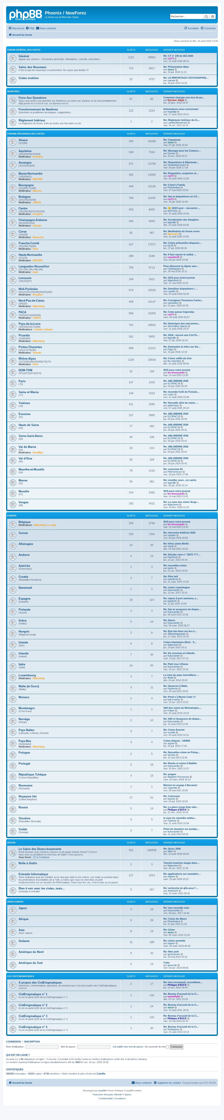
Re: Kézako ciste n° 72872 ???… (182, 554)
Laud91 (171, 291)
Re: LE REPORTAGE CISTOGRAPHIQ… (186, 77)
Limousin (25, 278)
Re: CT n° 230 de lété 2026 (178, 56)
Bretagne (25, 196)
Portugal (24, 763)
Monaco (24, 697)
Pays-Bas (25, 741)
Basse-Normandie (30, 173)
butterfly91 (174, 996)
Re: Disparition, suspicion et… (181, 173)
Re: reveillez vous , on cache (179, 480)
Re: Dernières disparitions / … (180, 288)
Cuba (166, 962)
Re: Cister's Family (174, 185)
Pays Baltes (26, 730)
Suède (23, 829)
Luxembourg (27, 675)
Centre (23, 208)
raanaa (171, 80)
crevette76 (173, 257)
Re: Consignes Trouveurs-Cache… (183, 300)
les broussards (176, 372)
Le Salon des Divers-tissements (40, 849)
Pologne (24, 752)
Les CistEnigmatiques (20, 976)
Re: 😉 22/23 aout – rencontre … (181, 208)
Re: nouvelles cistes (175, 565)
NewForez (13, 91)
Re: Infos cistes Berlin (176, 543)
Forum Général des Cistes (23, 50)
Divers (11, 842)
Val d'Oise (25, 458)
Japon (23, 908)
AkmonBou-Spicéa (177, 326)
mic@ (171, 546)
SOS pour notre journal (176, 370)
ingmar (171, 943)
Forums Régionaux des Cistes (26, 133)
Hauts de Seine (29, 425)
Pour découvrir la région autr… (181, 266)
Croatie (23, 576)
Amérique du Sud (30, 963)
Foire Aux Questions (32, 97)
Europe (12, 515)
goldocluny (173, 405)
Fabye (171, 710)
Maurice (37, 190)
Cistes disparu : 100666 (176, 740)
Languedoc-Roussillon (34, 266)
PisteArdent (174, 187)
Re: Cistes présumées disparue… (182, 243)
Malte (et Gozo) (29, 686)
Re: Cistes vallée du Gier (177, 358)
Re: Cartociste (171, 796)
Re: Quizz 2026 (172, 848)
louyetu (171, 798)
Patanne (172, 820)
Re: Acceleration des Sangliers (181, 219)
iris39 (170, 245)
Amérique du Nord (31, 952)
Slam (170, 851)
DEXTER (37, 179)
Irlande (23, 642)
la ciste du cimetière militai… (179, 818)
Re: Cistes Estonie (174, 729)
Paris (22, 381)
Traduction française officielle (107, 1094)
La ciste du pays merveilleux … (181, 675)
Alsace (23, 140)
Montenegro (27, 708)
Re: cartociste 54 (173, 469)
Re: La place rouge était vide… (181, 807)
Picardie (24, 335)
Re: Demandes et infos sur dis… (182, 346)
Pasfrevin (173, 557)
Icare (35, 272)
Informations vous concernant (180, 109)
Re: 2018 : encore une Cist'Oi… (181, 335)
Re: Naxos (169, 620)
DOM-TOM (25, 370)
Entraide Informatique (33, 874)
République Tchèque (32, 774)
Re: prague (169, 774)
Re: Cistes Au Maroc (175, 918)
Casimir (38, 329)
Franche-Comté (29, 243)
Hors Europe (15, 902)
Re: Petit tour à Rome (175, 664)
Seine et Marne (29, 392)
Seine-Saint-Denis (31, 436)
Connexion (13, 1041)
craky (171, 394)
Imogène (38, 156)
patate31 (172, 601)
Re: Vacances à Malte (175, 686)
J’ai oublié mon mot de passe (127, 1046)
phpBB (101, 1090)
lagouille (172, 222)
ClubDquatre (174, 268)
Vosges (23, 502)
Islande (23, 653)
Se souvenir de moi (155, 1046)
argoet (171, 743)
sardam (172, 535)
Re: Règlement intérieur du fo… (181, 120)
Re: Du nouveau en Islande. (179, 653)
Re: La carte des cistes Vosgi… (181, 502)
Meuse (23, 480)
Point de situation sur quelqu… (181, 829)
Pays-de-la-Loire (29, 323)
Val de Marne (27, 447)
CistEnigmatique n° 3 (33, 1016)
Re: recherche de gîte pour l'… (180, 888)
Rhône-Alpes (27, 358)
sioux (171, 69)
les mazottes (174, 361)
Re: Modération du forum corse (181, 231)
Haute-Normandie (30, 254)
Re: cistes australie (174, 940)
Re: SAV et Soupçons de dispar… (182, 718)
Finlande (24, 609)
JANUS (37, 202)
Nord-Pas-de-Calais (31, 300)
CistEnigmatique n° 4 (33, 1027)
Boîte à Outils (28, 863)
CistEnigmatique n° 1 (33, 994)
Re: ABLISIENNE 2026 (175, 381)
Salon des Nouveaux (32, 67)
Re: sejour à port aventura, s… (180, 598)
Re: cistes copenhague (176, 587)
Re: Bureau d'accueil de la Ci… (181, 994)
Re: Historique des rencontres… (181, 323)
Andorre (24, 554)
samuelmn (173, 303)
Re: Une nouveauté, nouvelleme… (183, 982)
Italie (22, 664)
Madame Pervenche (178, 777)
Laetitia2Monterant (177, 122)
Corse (22, 231)
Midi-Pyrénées (28, 289)
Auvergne (25, 162)
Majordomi (173, 280)
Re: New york (171, 951)
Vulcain (37, 225)
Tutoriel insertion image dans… (181, 863)
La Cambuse (42, 857)
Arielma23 (173, 890)
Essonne (24, 414)
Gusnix (171, 153)
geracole (172, 965)
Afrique (23, 919)
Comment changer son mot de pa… (184, 97)
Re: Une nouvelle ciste (176, 907)
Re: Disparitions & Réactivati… (181, 162)
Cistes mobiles (29, 78)
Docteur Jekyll (176, 100)
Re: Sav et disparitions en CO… (181, 196)
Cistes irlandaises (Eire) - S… (180, 642)
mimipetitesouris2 (177, 165)
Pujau (170, 349)
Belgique (25, 522)
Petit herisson (175, 471)
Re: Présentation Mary (176, 66)
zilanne (171, 876)
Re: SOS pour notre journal (179, 277)
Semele (171, 755)
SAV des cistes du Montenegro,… (182, 708)
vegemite (172, 787)
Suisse (23, 533)
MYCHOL (173, 211)
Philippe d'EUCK (177, 809)
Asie (21, 930)
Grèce (22, 620)
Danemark (25, 587)
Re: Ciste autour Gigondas (178, 312)
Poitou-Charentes (30, 347)
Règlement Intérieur (32, 120)
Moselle (24, 491)
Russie (23, 807)
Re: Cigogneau (172, 139)
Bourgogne (26, 185)
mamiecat (173, 579)
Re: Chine (169, 929)
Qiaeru (128, 1094)
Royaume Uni (28, 796)
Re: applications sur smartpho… (182, 874)
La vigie (51, 525)
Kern (35, 248)
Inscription (32, 1041)
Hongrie (24, 631)
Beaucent (38, 237)
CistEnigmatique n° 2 (33, 1005)
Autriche (24, 565)
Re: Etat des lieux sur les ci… (180, 631)
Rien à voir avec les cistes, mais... (42, 888)
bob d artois (174, 699)
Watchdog (39, 306)
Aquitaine (25, 151)
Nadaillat (172, 111)
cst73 (171, 58)
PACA (22, 312)
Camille (101, 1073)
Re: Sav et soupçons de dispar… (182, 609)
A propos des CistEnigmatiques (40, 982)
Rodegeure (173, 1029)
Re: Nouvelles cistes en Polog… (181, 752)
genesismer (174, 954)
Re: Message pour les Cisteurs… (182, 150)
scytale (171, 732)
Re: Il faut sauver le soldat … (179, 254)
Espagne (24, 598)
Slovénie (24, 818)
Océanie (24, 941)
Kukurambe (174, 590)
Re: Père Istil (170, 576)
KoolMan (38, 452)
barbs (171, 568)
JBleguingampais (177, 633)
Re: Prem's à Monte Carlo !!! (179, 697)
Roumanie (25, 785)
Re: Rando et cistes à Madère (180, 763)
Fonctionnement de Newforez (38, 109)
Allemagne (26, 544)
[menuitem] (30, 28)
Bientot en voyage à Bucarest (180, 785)
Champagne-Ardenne (33, 220)
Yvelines (24, 403)
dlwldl (170, 677)
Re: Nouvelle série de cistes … (180, 402)
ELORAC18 (174, 383)
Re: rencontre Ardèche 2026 (179, 532)
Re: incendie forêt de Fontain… (181, 391)
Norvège (24, 719)
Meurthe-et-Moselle (31, 469)
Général (24, 56)
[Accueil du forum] (26, 14)
